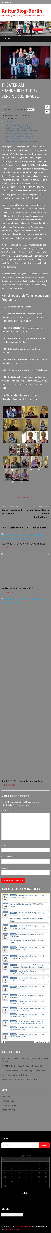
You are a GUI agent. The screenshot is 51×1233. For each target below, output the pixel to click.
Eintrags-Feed (7, 1100)
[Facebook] (39, 1)
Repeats (31, 110)
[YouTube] (42, 1)
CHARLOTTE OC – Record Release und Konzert (23, 781)
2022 (9, 125)
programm (10, 136)
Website (4, 868)
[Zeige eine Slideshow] (25, 497)
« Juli (24, 1193)
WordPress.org (8, 1109)
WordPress (9, 1229)
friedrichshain (22, 131)
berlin (28, 125)
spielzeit (33, 139)
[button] (47, 111)
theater (16, 142)
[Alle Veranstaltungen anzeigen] (47, 107)
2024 (21, 125)
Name (4, 845)
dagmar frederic (27, 128)
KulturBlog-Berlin (21, 10)
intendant (10, 133)
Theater (9, 122)
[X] (45, 1)
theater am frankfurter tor (29, 142)
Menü (7, 38)
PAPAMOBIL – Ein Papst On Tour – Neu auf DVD (22, 1066)
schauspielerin (23, 139)
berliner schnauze (13, 128)
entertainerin (11, 131)
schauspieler (11, 139)
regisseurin (20, 136)
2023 (15, 125)
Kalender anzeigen (41, 1042)
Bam (19, 1229)
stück (9, 142)
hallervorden (34, 131)
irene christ (19, 133)
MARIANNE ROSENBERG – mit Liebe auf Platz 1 (23, 543)
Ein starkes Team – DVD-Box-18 (15, 1074)
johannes (29, 133)
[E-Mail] (48, 1)
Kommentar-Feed (9, 1105)
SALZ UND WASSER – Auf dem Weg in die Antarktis (23, 1070)
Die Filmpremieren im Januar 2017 (17, 588)
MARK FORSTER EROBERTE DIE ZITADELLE (21, 1079)
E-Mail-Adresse (8, 857)
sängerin (30, 136)
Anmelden (5, 1096)
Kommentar (7, 811)
